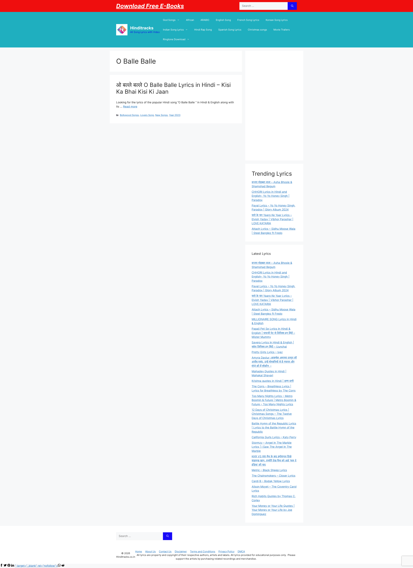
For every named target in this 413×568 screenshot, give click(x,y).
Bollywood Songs (129, 115)
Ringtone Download (174, 39)
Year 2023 (174, 115)
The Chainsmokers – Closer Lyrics (273, 475)
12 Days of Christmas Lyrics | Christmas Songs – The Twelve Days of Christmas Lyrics (272, 414)
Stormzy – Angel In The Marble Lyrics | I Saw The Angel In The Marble (272, 447)
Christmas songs (257, 29)
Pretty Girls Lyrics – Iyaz (267, 352)
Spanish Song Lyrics (229, 29)
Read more (130, 106)
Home (138, 551)
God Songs (169, 19)
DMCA (241, 551)
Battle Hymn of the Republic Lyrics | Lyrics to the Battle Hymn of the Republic (274, 427)
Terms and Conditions (202, 551)
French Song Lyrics (248, 19)
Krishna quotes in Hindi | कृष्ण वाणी (273, 380)
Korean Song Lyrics (277, 19)
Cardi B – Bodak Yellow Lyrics (271, 481)
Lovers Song (147, 115)
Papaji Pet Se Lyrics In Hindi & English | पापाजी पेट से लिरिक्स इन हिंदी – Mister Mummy (273, 333)
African (190, 19)
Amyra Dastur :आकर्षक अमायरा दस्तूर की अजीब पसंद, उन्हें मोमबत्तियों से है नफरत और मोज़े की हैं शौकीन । (274, 361)
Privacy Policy (226, 551)
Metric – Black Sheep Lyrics (269, 470)
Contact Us (165, 551)
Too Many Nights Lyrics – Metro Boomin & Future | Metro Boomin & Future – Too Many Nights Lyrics (274, 400)
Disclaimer (181, 551)
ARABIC (205, 19)
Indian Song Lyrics (173, 29)
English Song (223, 19)
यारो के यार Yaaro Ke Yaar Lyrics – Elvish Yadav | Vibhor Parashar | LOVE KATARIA (272, 219)
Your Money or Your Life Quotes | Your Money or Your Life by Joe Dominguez (273, 510)
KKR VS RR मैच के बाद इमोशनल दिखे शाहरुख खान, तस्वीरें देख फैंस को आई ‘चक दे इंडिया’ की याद (274, 460)
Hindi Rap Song (203, 29)
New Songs (161, 115)
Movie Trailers (281, 29)
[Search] (292, 6)
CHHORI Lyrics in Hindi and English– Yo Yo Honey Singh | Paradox (270, 196)
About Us (150, 551)
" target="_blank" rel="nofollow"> (36, 565)
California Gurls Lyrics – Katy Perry (274, 437)
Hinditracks (141, 28)
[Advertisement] (274, 105)
